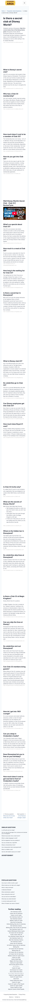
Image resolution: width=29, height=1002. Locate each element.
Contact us (17, 997)
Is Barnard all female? (6, 889)
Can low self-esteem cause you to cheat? (11, 851)
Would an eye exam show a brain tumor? (11, 835)
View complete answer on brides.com (11, 790)
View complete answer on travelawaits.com (13, 748)
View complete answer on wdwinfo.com (12, 525)
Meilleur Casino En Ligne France (16, 955)
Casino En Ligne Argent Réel (16, 975)
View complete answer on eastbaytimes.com (13, 549)
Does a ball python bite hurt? (8, 894)
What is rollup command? (7, 887)
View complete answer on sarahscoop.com (13, 42)
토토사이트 (16, 978)
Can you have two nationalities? (9, 896)
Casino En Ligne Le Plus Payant (16, 984)
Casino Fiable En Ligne (16, 987)
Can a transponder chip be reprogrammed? (11, 847)
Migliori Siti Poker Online (16, 961)
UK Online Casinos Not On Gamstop (16, 945)
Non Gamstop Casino (16, 911)
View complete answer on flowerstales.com (13, 728)
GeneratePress (22, 999)
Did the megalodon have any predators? (11, 840)
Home (3, 11)
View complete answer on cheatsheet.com (13, 570)
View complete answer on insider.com (11, 173)
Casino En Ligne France (16, 977)
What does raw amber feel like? (9, 898)
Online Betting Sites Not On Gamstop (16, 924)
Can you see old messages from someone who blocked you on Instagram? (14, 833)
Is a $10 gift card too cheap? (8, 830)
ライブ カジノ (16, 966)
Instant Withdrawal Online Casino (16, 931)
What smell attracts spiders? (8, 892)
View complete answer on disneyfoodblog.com (14, 685)
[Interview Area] (9, 3)
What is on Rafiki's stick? (7, 849)
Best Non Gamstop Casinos (16, 940)
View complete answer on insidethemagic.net (13, 398)
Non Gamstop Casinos (16, 918)
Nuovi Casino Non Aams (16, 971)
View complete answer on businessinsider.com (13, 437)
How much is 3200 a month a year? (10, 883)
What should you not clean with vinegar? (11, 885)
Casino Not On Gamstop (16, 913)
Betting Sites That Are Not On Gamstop (16, 927)
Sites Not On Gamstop (16, 922)
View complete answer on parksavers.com (13, 771)
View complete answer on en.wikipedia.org (13, 377)
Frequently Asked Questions (14, 11)
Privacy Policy (22, 994)
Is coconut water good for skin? (9, 901)
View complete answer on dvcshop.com (12, 243)
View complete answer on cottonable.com (12, 661)
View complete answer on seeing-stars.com (13, 109)
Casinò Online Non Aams (16, 980)
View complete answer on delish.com (11, 496)
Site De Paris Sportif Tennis (16, 964)
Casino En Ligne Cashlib (16, 985)
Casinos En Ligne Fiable (16, 962)
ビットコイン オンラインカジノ (16, 973)
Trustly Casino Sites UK (16, 934)
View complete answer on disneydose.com (13, 287)
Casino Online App (16, 959)
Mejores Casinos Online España (16, 989)
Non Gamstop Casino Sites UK (16, 936)
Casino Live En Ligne (16, 915)
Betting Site (16, 947)
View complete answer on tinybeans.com (12, 311)
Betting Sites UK (16, 950)
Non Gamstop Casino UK (16, 917)
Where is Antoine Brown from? (8, 844)
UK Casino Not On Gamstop (16, 932)
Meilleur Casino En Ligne (16, 920)
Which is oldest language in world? (9, 838)
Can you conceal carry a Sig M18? (9, 842)
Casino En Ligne (16, 957)
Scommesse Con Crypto (16, 970)
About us (11, 997)
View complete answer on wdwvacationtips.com (14, 616)
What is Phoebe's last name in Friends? (10, 903)
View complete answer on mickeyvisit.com (13, 151)
